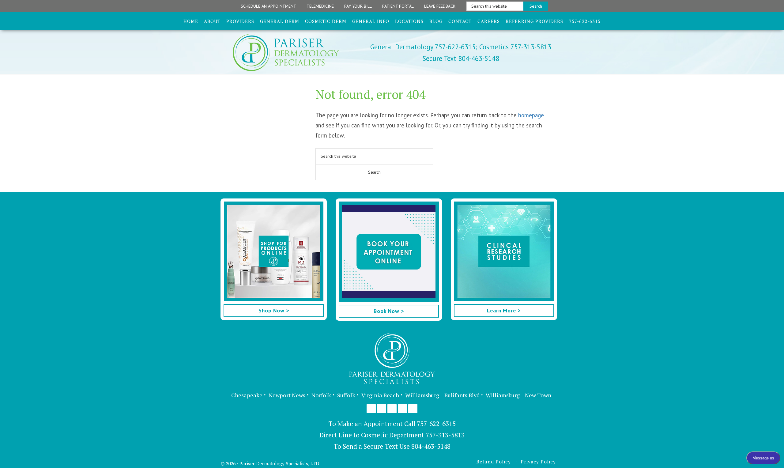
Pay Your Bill (358, 6)
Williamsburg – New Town (518, 395)
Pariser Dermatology (296, 52)
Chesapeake (246, 395)
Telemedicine (320, 6)
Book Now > (389, 311)
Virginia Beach (380, 395)
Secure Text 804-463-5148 (461, 58)
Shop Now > (273, 310)
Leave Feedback (439, 6)
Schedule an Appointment (268, 6)
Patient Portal (398, 6)
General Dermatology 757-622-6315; (423, 46)
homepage (531, 115)
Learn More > (504, 310)
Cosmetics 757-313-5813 (514, 46)
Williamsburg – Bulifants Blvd (442, 395)
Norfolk (321, 395)
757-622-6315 (436, 423)
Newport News (287, 395)
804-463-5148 (430, 446)
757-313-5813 (445, 435)
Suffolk (346, 395)
